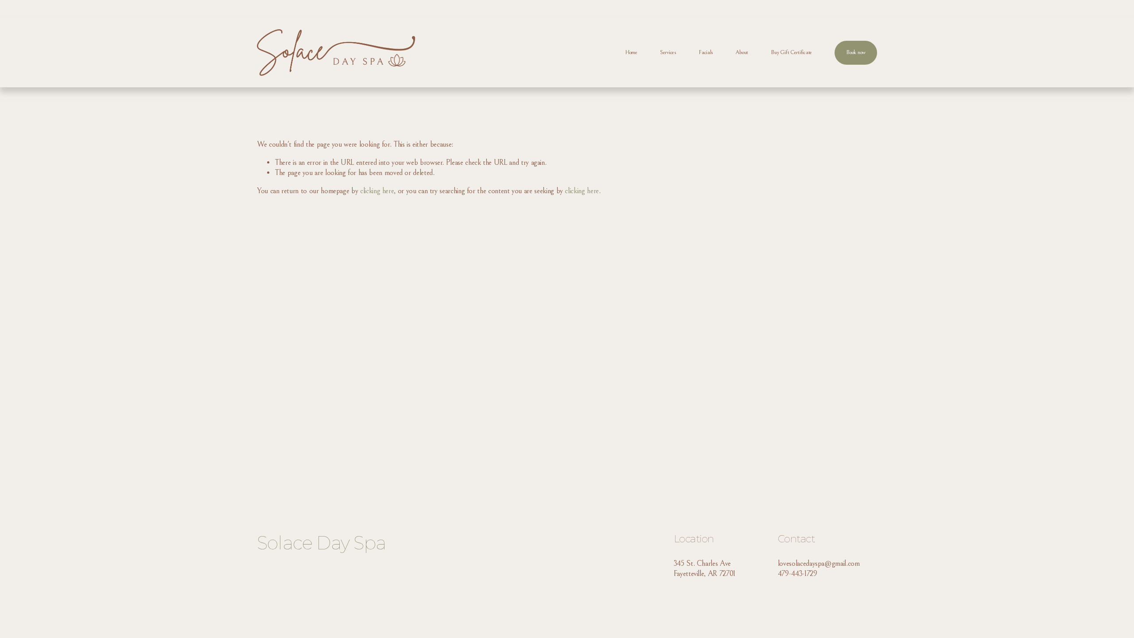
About (741, 52)
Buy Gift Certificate (791, 52)
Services (668, 52)
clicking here (377, 191)
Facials (706, 52)
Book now (856, 52)
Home (631, 52)
